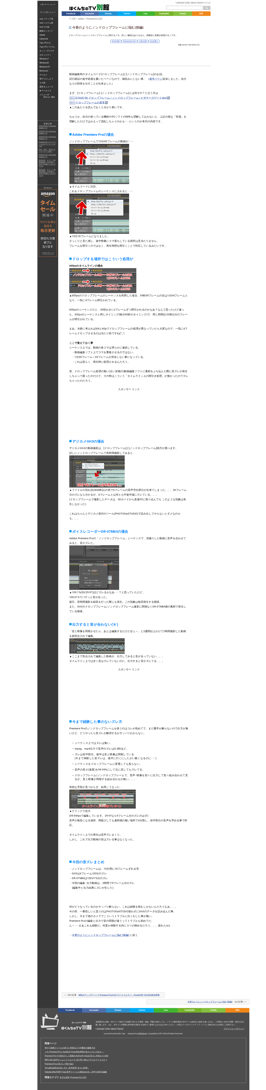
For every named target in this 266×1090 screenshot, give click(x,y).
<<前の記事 (143, 41)
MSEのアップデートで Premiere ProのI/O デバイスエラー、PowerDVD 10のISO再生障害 (119, 995)
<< (205, 2)
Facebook (71, 13)
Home (200, 2)
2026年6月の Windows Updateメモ (47, 138)
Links (187, 2)
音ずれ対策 (116, 41)
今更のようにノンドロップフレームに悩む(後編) (100, 935)
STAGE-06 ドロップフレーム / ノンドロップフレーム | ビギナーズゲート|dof (121, 97)
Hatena (108, 13)
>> (209, 2)
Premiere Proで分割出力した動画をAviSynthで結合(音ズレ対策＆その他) (76, 1056)
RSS (201, 13)
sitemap (180, 2)
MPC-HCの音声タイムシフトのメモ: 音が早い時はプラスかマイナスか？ (76, 1060)
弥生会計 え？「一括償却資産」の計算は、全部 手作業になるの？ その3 (47, 173)
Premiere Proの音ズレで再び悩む (59, 1064)
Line (145, 13)
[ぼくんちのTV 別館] (103, 1015)
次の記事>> (154, 41)
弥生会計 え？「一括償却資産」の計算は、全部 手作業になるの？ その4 (47, 163)
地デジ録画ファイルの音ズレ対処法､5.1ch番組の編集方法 (70, 1048)
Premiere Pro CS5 (129, 41)
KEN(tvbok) (142, 1034)
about (193, 2)
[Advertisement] (136, 53)
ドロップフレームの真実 (90, 102)
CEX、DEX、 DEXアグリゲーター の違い (47, 150)
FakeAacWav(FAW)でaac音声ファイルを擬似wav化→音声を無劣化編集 (76, 1072)
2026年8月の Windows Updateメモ (47, 127)
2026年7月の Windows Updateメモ (47, 132)
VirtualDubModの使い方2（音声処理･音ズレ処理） (67, 1068)
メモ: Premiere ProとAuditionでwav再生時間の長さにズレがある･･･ (74, 1052)
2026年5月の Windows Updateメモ (47, 156)
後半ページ (156, 78)
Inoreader (89, 13)
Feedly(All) (164, 13)
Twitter (126, 13)
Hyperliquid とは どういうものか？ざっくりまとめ (47, 144)
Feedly (183, 13)
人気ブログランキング (47, 4)
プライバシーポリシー (234, 1029)
